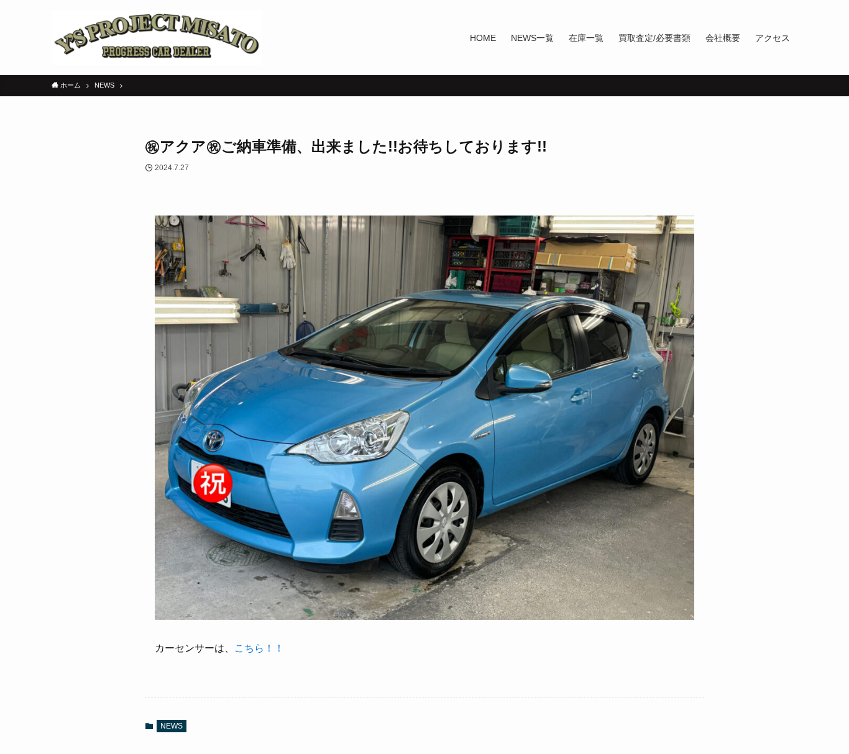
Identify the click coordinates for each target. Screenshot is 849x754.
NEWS (171, 726)
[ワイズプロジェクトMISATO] (157, 37)
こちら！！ (259, 648)
